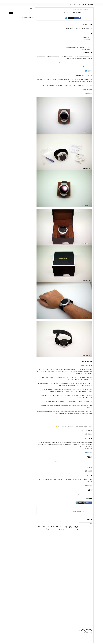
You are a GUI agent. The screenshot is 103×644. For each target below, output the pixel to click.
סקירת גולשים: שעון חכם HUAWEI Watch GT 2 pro (71, 528)
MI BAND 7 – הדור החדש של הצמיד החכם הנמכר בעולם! (85, 631)
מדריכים (84, 4)
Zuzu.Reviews (25, 17)
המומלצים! (90, 4)
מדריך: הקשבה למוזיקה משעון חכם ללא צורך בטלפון (43, 528)
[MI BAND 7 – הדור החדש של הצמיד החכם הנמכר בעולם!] (85, 523)
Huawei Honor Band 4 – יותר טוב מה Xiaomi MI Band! (57, 528)
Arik (80, 15)
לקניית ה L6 (87, 498)
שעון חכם (86, 9)
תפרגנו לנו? (72, 4)
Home (90, 9)
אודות (78, 4)
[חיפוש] (11, 13)
